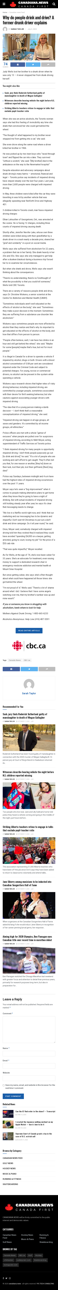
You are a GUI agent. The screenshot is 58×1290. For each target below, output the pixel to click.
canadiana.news (15, 1283)
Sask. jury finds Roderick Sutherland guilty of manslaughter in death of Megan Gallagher (25, 94)
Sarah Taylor (17, 29)
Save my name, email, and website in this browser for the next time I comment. (30, 1087)
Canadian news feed (17, 12)
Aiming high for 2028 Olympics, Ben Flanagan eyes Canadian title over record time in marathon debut (27, 938)
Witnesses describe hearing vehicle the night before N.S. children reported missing (30, 102)
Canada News (15, 660)
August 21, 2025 (22, 1140)
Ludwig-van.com (23, 1260)
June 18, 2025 (21, 1128)
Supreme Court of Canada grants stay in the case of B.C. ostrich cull (34, 1135)
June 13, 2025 (21, 1115)
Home (5, 12)
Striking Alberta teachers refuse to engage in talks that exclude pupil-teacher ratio (29, 109)
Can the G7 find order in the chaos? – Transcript (35, 1111)
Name (6, 1048)
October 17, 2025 (23, 721)
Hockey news (9, 1168)
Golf (30, 1255)
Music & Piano (9, 1173)
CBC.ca (27, 660)
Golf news (8, 1163)
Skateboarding (10, 1184)
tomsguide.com (10, 1265)
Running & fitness (12, 1179)
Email (6, 1060)
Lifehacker (8, 1260)
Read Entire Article (29, 630)
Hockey (38, 1255)
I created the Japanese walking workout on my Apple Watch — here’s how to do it (34, 1123)
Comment (8, 1013)
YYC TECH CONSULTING (45, 1283)
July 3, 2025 (32, 29)
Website (6, 1072)
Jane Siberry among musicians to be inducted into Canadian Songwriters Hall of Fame (27, 883)
